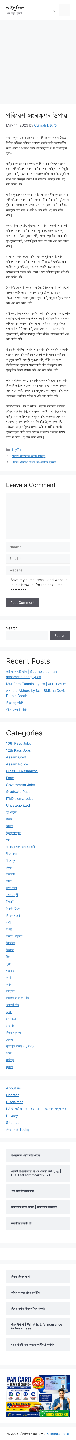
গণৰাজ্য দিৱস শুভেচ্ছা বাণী (20, 847)
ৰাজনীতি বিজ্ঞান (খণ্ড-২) (20, 1046)
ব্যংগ (8, 964)
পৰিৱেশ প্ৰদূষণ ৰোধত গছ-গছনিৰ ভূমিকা (34, 462)
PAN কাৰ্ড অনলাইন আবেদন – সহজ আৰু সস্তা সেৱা (36, 1109)
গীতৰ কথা (11, 854)
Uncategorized (18, 805)
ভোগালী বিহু (12, 1005)
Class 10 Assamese (22, 771)
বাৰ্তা (8, 922)
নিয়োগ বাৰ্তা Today (18, 1129)
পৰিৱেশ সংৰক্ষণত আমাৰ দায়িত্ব (28, 456)
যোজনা (9, 1039)
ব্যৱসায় (10, 971)
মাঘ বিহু (10, 1026)
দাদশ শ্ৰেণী (12, 895)
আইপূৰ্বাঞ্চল (15, 8)
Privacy (12, 1116)
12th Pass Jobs (18, 750)
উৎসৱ (9, 819)
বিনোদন (10, 950)
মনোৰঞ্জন (11, 1019)
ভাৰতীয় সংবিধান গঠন (17, 998)
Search (11, 628)
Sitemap (12, 1123)
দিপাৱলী (10, 902)
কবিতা (9, 826)
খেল (8, 840)
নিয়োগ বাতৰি (13, 916)
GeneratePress (58, 1434)
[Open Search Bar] (53, 10)
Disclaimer (14, 1102)
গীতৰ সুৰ (10, 860)
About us (13, 1088)
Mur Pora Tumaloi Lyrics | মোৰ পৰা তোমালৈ (36, 684)
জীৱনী (9, 881)
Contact (12, 1095)
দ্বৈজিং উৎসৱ (13, 909)
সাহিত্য (10, 1060)
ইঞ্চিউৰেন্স (11, 812)
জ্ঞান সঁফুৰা (11, 888)
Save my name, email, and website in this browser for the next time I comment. (39, 585)
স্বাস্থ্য (9, 1067)
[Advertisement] (38, 60)
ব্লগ (8, 977)
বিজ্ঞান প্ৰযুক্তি (14, 936)
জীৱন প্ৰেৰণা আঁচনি (16, 709)
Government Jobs (20, 785)
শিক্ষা (8, 1053)
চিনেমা (9, 867)
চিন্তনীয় (16, 450)
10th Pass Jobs (18, 743)
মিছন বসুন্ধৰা (13, 1033)
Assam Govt (16, 757)
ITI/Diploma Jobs (19, 799)
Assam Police (17, 764)
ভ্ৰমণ (9, 1012)
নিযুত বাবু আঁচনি (15, 703)
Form (10, 778)
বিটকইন (10, 943)
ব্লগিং (9, 984)
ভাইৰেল (10, 991)
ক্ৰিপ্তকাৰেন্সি (13, 833)
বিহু (8, 957)
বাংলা (9, 929)
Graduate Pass (18, 792)
